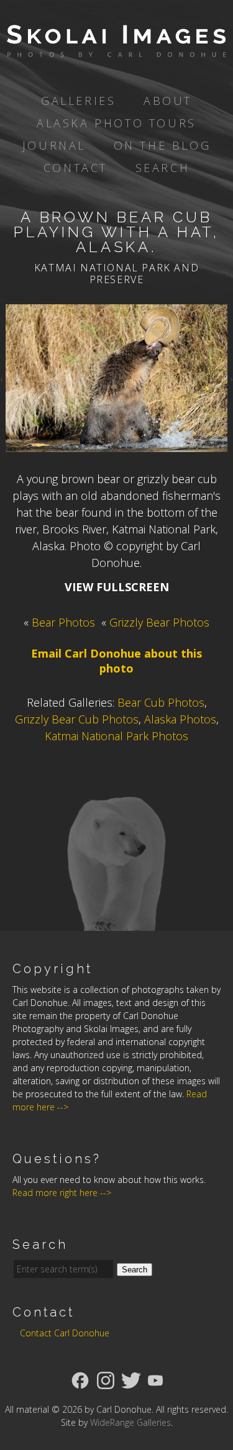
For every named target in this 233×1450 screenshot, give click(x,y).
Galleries (78, 100)
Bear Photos (63, 622)
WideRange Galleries (130, 1422)
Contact (75, 167)
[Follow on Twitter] (131, 1379)
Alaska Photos (180, 719)
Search (162, 167)
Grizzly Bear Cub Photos (77, 719)
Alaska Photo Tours (116, 123)
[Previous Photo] (3, 378)
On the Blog (162, 145)
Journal (54, 145)
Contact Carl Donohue (64, 1333)
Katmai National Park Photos (116, 735)
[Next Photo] (230, 378)
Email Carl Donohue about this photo (116, 661)
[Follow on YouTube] (155, 1379)
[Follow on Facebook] (80, 1379)
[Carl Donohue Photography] (116, 48)
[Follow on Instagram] (105, 1379)
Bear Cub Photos (160, 702)
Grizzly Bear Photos (159, 622)
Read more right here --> (61, 1193)
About (168, 100)
